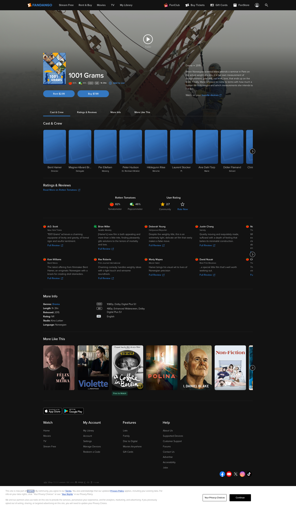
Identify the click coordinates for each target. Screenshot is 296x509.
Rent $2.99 (59, 93)
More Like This (142, 112)
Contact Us (168, 451)
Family (126, 435)
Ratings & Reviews (87, 112)
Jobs (165, 467)
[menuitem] (219, 5)
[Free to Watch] (127, 367)
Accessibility (169, 462)
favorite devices (210, 95)
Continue (240, 497)
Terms (68, 491)
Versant (30, 491)
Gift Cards (128, 451)
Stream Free (49, 446)
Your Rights (67, 494)
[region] (148, 497)
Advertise (168, 457)
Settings (87, 441)
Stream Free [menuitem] (66, 5)
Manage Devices (92, 446)
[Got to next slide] (252, 151)
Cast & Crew (56, 112)
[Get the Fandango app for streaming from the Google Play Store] (73, 411)
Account (87, 435)
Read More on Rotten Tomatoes (60, 189)
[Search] (266, 5)
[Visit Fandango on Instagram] (242, 474)
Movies (47, 435)
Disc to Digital (130, 441)
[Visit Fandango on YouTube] (229, 474)
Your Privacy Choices (215, 497)
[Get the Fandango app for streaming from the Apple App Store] (52, 411)
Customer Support (172, 441)
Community (165, 209)
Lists (125, 430)
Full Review (53, 245)
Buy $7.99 (93, 93)
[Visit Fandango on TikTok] (249, 474)
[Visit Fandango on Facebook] (222, 474)
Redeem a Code (91, 451)
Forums (167, 446)
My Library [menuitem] (126, 5)
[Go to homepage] (40, 5)
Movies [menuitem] (101, 5)
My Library (88, 430)
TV (44, 441)
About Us (168, 430)
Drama (56, 304)
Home (46, 430)
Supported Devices (173, 435)
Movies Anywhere (132, 446)
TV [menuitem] (112, 5)
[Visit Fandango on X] (236, 474)
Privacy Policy (117, 491)
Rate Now (182, 209)
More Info (115, 112)
